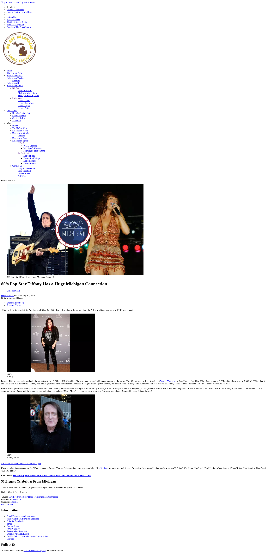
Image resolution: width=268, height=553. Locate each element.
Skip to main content (10, 2)
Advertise (16, 120)
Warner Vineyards (168, 381)
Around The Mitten (15, 9)
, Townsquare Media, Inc (34, 550)
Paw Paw (17, 499)
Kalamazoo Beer (14, 83)
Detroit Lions (24, 100)
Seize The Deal (13, 19)
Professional (17, 98)
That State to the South (17, 22)
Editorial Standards (15, 521)
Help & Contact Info (21, 113)
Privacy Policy (13, 529)
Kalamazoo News (14, 75)
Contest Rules (18, 118)
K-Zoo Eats (12, 17)
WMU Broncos (25, 90)
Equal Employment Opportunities (21, 516)
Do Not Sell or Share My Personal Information (27, 536)
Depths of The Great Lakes (19, 27)
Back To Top (7, 504)
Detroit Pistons (24, 108)
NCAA (15, 88)
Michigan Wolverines (27, 93)
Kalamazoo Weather (16, 78)
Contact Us (12, 110)
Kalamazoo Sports (15, 85)
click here (104, 468)
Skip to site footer (27, 2)
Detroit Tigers (24, 105)
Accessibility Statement (17, 531)
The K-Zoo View (14, 73)
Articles (14, 502)
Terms (9, 524)
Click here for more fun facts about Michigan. (21, 463)
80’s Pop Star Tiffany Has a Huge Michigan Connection (33, 497)
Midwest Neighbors (15, 24)
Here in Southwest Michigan (19, 12)
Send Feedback (19, 115)
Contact (10, 539)
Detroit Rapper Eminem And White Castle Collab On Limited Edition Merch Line (52, 475)
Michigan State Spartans (28, 95)
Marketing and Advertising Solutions (23, 519)
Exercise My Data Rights (18, 534)
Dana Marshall (7, 295)
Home (9, 70)
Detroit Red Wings (26, 103)
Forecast (16, 80)
